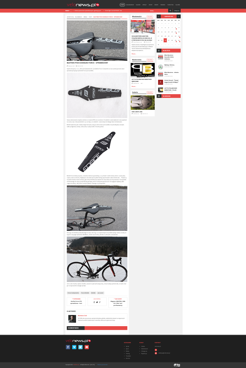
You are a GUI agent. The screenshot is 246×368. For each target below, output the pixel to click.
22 (175, 36)
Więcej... (134, 54)
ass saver (100, 293)
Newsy (156, 4)
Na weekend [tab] (166, 96)
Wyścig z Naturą (169, 65)
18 (161, 36)
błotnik (93, 293)
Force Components (73, 293)
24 (158, 40)
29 (165, 23)
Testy (90, 17)
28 (161, 23)
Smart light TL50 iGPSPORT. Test (82, 10)
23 (179, 36)
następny (118, 299)
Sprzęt (145, 4)
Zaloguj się (144, 351)
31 (172, 23)
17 (158, 36)
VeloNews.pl (78, 17)
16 (179, 32)
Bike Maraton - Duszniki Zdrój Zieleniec (169, 57)
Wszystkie (149, 16)
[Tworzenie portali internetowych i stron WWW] (177, 364)
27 (158, 23)
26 (165, 40)
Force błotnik (85, 293)
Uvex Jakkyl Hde (137, 112)
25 (161, 40)
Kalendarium (130, 4)
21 (172, 36)
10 (158, 32)
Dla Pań (178, 4)
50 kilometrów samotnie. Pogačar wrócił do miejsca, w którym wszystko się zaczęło (142, 38)
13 (168, 32)
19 (165, 36)
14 (172, 32)
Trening (162, 4)
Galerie (138, 4)
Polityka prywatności (102, 364)
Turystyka (170, 4)
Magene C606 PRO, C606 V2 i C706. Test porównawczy (118, 303)
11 (161, 32)
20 (168, 36)
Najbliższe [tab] (166, 50)
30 (168, 23)
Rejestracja (144, 353)
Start (122, 4)
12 (165, 32)
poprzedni (76, 299)
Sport (150, 4)
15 (175, 32)
